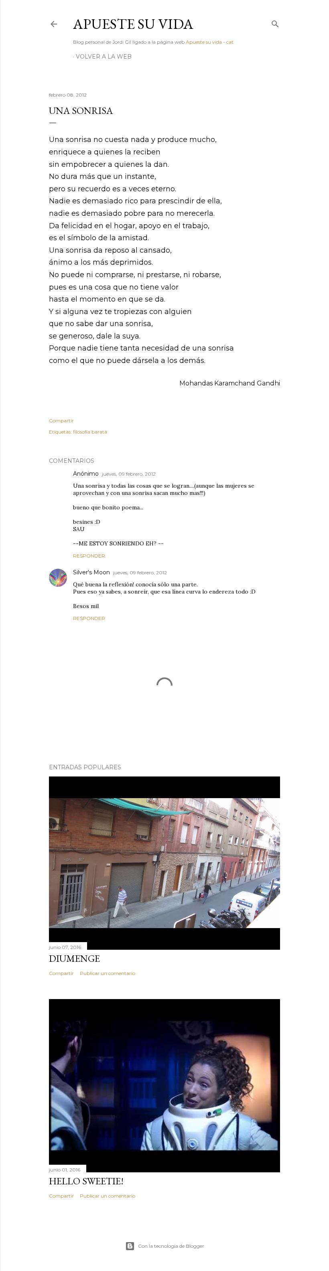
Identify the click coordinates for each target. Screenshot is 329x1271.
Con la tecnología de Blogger (171, 1246)
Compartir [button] (61, 421)
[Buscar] (275, 22)
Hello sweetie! (86, 1181)
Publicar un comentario (107, 973)
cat (230, 42)
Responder (89, 556)
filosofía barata (90, 432)
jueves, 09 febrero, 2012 (129, 474)
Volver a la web (104, 56)
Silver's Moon (91, 572)
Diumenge (74, 958)
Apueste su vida (133, 23)
